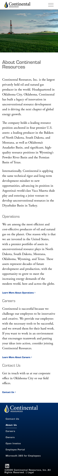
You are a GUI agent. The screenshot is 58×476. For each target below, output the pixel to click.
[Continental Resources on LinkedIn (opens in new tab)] (7, 466)
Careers (10, 431)
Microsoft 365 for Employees (23, 455)
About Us (11, 424)
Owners (10, 437)
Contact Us (8, 392)
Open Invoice (13, 443)
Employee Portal (15, 449)
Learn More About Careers (16, 357)
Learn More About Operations (18, 292)
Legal (31, 472)
